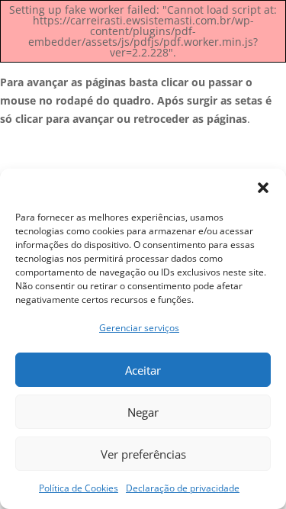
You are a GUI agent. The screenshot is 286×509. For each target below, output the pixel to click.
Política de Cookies (78, 488)
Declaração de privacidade (182, 488)
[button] (263, 187)
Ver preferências (143, 454)
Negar (143, 412)
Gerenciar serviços (139, 327)
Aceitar (143, 370)
